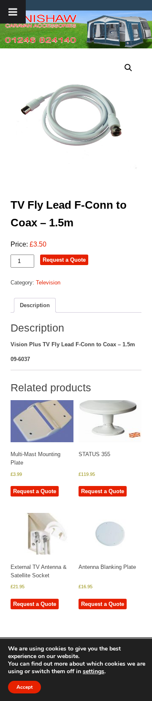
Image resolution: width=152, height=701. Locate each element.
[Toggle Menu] (13, 12)
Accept (24, 687)
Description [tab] (35, 305)
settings (93, 671)
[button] (128, 67)
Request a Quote (64, 260)
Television (48, 282)
